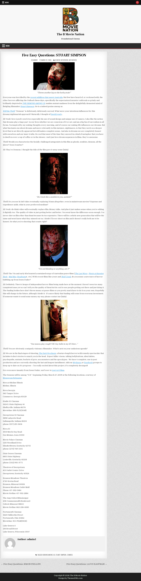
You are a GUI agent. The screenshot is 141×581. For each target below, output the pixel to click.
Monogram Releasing (12, 378)
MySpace (77, 363)
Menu (7, 2)
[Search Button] (137, 2)
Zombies (70, 555)
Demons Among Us (49, 555)
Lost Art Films (58, 370)
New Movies (73, 60)
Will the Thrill (9, 111)
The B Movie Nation (70, 34)
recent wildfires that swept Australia (46, 97)
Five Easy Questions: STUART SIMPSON (54, 55)
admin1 (35, 60)
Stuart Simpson (27, 106)
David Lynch (56, 114)
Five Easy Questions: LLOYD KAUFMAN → (86, 564)
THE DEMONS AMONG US (33, 103)
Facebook (88, 363)
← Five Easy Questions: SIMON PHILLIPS (20, 564)
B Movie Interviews (61, 60)
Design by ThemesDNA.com (70, 578)
